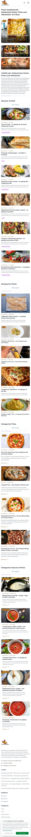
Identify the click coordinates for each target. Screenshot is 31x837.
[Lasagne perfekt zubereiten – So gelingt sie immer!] (15, 31)
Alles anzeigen (15, 104)
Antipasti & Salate (6, 132)
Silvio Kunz (3, 359)
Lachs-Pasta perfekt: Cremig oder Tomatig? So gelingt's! (15, 788)
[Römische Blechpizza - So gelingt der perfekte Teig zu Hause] (15, 51)
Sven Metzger (4, 265)
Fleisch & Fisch (5, 189)
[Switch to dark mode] (24, 2)
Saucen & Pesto (5, 578)
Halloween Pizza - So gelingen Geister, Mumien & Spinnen (15, 778)
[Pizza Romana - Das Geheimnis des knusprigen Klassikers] (15, 63)
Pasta (4, 21)
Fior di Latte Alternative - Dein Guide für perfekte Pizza (14, 775)
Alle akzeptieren (22, 833)
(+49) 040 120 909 (7, 763)
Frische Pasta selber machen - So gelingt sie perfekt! (14, 781)
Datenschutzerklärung (7, 830)
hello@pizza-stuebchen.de (9, 765)
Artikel (3, 770)
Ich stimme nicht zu (9, 833)
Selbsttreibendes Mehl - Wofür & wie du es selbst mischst (15, 773)
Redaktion (4, 793)
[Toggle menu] (28, 2)
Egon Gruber (4, 122)
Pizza (3, 46)
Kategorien (4, 806)
